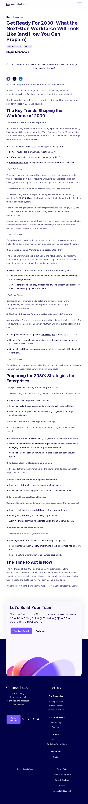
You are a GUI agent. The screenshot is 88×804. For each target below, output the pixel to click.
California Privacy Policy (62, 774)
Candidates (57, 717)
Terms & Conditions (62, 780)
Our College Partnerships (56, 744)
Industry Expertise (56, 702)
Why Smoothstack (56, 706)
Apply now (40, 631)
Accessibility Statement (62, 791)
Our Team (56, 740)
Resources (18, 17)
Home (9, 17)
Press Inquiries (13, 719)
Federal (57, 688)
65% (27, 198)
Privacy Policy (62, 769)
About (56, 734)
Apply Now (56, 727)
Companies (58, 696)
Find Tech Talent (21, 631)
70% (34, 146)
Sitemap (62, 785)
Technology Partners (56, 710)
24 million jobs (48, 334)
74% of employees (18, 285)
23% (11, 157)
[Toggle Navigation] (79, 5)
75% (44, 270)
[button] (8, 79)
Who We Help (56, 723)
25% (11, 152)
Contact (56, 757)
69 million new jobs (18, 162)
